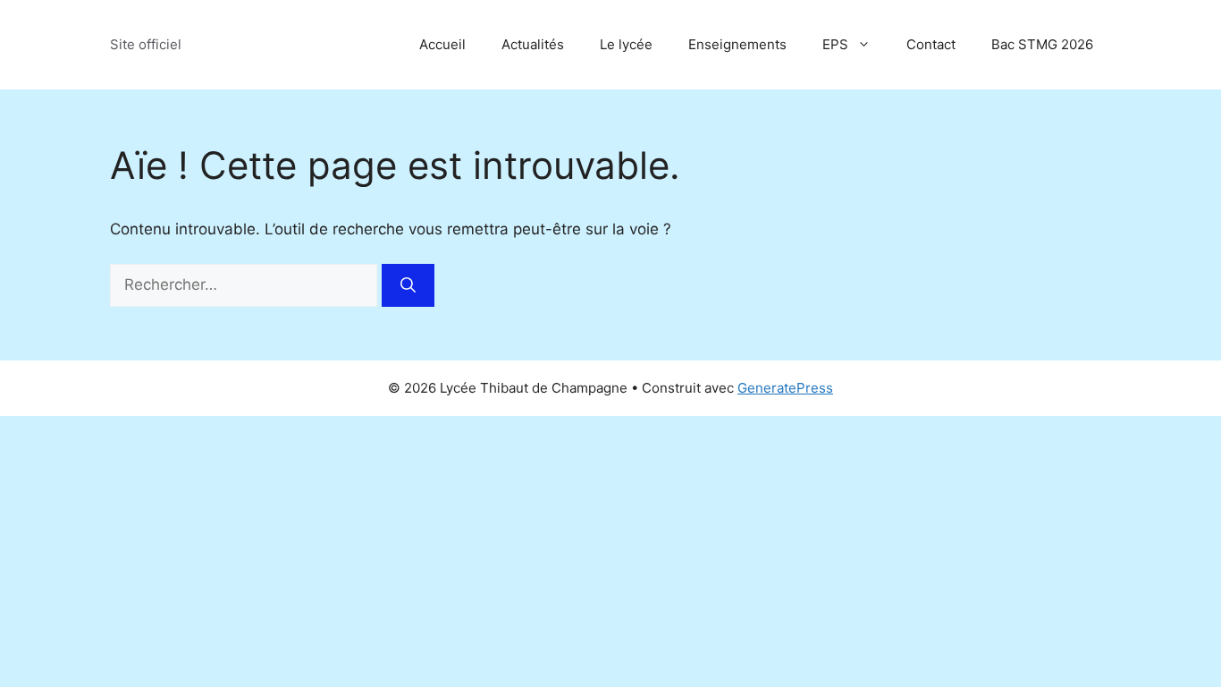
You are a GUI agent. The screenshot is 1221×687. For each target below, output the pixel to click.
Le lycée (626, 44)
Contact (931, 44)
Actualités (532, 44)
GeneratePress (785, 387)
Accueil (442, 44)
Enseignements (737, 44)
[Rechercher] (408, 285)
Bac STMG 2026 (1042, 44)
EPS (835, 44)
